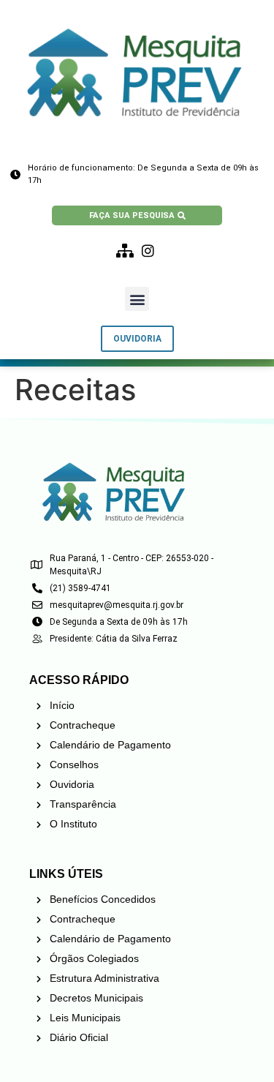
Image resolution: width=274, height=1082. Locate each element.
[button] (137, 299)
